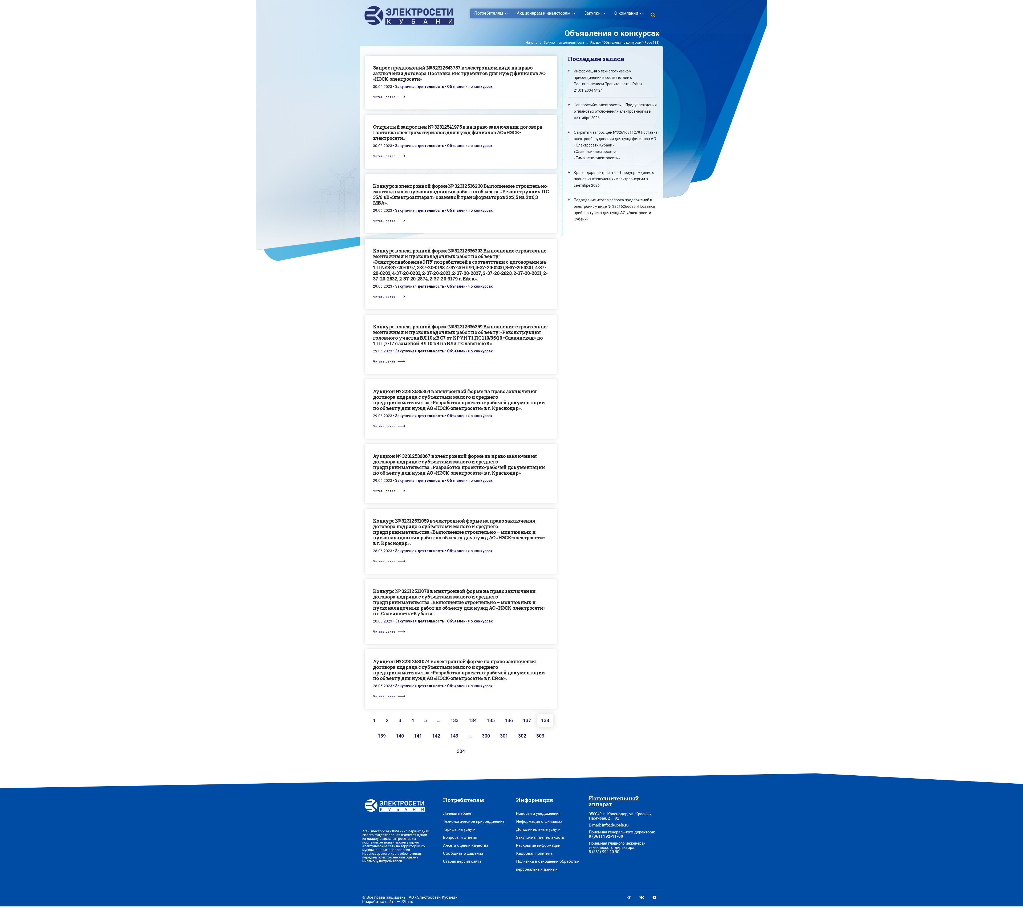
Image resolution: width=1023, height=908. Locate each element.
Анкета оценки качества (465, 845)
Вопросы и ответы (460, 837)
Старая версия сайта (462, 861)
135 (491, 720)
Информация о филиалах (539, 821)
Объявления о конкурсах (470, 86)
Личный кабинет (458, 813)
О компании (626, 13)
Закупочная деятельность (564, 42)
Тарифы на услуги (459, 829)
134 (473, 720)
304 (461, 751)
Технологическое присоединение (474, 821)
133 (454, 720)
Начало (531, 42)
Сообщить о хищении (463, 853)
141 (418, 736)
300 (486, 736)
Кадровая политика (534, 853)
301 (504, 736)
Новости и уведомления (538, 813)
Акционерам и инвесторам (543, 13)
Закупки (592, 13)
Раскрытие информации (538, 845)
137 (527, 720)
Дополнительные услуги (538, 829)
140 (400, 736)
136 (509, 720)
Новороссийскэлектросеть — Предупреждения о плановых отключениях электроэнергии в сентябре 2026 (615, 111)
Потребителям (488, 13)
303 (540, 736)
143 (454, 736)
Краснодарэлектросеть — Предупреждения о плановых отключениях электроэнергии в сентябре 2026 (614, 179)
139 (382, 736)
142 (436, 736)
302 (522, 736)
